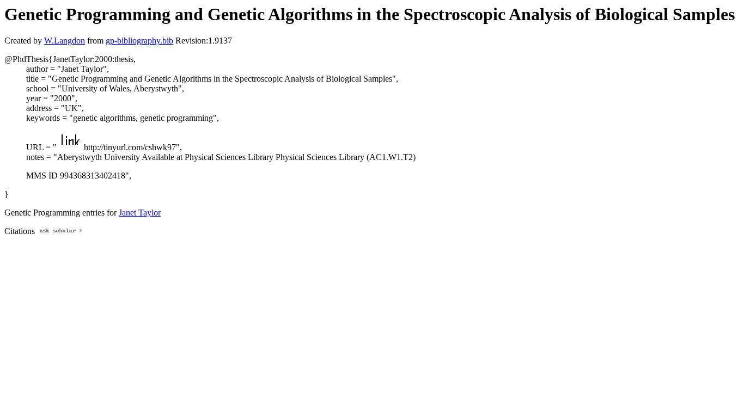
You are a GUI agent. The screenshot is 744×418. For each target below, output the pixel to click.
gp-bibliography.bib (139, 40)
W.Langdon (64, 40)
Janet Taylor (140, 212)
